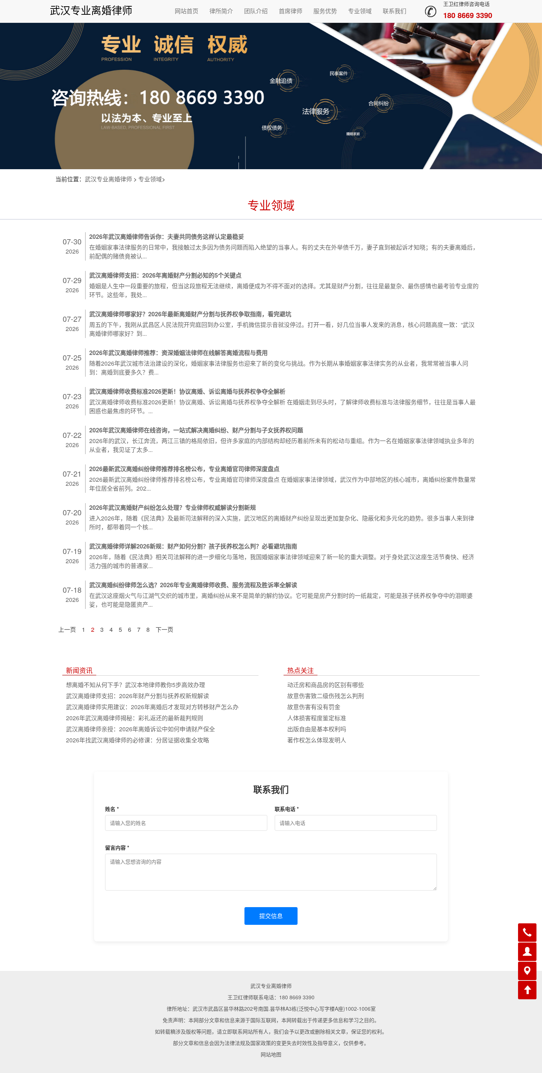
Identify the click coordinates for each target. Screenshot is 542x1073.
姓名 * (112, 808)
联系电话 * (287, 808)
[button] (527, 932)
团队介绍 (256, 11)
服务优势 (325, 11)
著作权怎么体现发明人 (316, 740)
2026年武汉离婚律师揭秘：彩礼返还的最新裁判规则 (134, 718)
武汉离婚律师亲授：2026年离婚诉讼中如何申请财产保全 (140, 729)
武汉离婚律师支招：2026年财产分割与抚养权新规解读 (137, 695)
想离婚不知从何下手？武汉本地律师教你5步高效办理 (135, 684)
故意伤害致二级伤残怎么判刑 (325, 695)
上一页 (67, 629)
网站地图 (271, 1054)
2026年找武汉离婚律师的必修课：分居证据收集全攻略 (137, 740)
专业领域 (360, 11)
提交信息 (271, 916)
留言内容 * (117, 847)
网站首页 (186, 11)
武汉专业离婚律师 (91, 11)
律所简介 (221, 11)
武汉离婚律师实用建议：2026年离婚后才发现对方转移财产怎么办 (152, 707)
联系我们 (394, 11)
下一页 (164, 629)
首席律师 (290, 11)
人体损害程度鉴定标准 (316, 718)
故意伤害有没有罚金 (313, 707)
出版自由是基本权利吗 (316, 729)
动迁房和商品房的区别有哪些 (325, 684)
